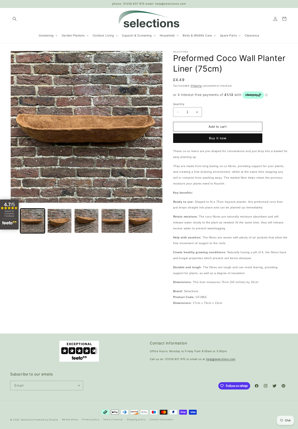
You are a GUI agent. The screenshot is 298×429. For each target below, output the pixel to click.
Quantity (178, 104)
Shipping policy (136, 419)
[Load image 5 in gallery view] (140, 220)
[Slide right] (158, 220)
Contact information (161, 419)
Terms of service (113, 419)
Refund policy (70, 419)
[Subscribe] (78, 385)
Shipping (196, 85)
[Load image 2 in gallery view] (59, 220)
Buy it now (217, 138)
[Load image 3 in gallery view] (86, 220)
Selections (27, 419)
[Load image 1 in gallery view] (32, 220)
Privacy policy (90, 419)
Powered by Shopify (46, 419)
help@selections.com (220, 359)
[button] (14, 18)
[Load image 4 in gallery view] (113, 220)
